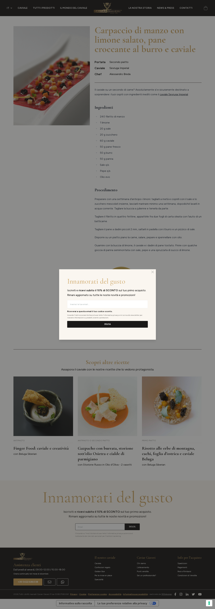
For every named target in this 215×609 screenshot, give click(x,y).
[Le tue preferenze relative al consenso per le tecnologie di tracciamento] (209, 603)
